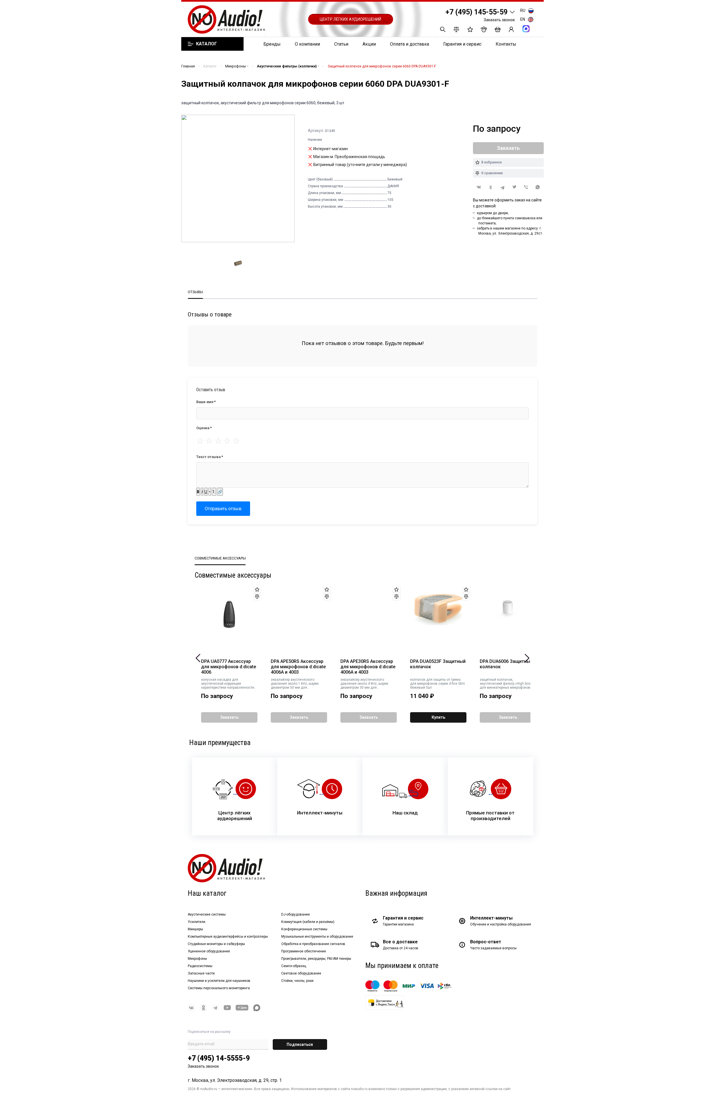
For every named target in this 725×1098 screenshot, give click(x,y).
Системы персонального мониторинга (219, 988)
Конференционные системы (304, 929)
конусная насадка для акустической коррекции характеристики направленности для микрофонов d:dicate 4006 (227, 684)
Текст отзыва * (209, 457)
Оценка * (204, 428)
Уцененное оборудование (209, 951)
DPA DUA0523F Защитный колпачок (438, 664)
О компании (307, 44)
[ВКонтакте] (479, 187)
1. (214, 492)
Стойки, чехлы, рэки (297, 981)
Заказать (229, 717)
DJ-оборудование (295, 914)
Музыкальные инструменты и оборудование (317, 937)
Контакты (506, 44)
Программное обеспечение (303, 951)
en (522, 19)
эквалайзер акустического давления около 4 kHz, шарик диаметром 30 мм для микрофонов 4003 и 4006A (364, 684)
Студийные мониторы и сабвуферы (216, 944)
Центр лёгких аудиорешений (350, 19)
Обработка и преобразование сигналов (313, 944)
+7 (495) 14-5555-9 (219, 1058)
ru (522, 10)
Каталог (206, 43)
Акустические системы (207, 914)
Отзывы (195, 292)
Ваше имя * (206, 402)
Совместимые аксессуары (220, 558)
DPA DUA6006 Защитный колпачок (506, 664)
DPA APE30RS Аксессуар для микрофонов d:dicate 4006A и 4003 (367, 667)
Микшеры (195, 929)
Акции (369, 44)
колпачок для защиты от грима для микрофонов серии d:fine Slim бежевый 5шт (437, 684)
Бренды (272, 44)
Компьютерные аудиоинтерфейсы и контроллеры (228, 937)
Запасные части (201, 973)
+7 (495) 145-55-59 (476, 12)
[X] (514, 187)
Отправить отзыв (223, 508)
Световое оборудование (301, 973)
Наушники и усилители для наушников (219, 981)
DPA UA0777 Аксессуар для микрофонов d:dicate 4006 (228, 667)
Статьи (341, 44)
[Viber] (526, 187)
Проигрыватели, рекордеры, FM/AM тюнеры (316, 959)
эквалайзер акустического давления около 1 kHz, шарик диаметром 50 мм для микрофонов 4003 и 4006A (295, 684)
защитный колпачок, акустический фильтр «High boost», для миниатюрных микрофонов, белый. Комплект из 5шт (508, 684)
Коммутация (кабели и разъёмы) (307, 922)
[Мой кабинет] (511, 29)
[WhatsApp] (538, 187)
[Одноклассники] (491, 187)
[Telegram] (502, 187)
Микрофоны (197, 959)
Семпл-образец (293, 966)
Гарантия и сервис (462, 44)
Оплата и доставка (409, 44)
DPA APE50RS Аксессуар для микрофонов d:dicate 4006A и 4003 (298, 667)
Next (526, 658)
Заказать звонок (499, 20)
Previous (198, 658)
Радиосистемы (200, 966)
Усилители (196, 922)
